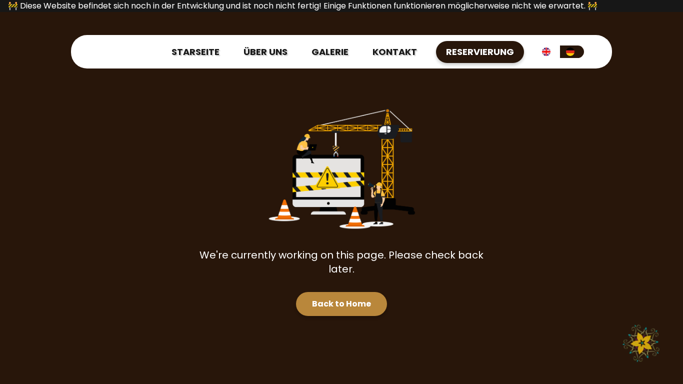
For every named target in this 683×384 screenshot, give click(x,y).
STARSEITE (196, 52)
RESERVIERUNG (480, 52)
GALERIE (330, 52)
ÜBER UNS (266, 52)
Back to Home (341, 304)
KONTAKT (394, 52)
